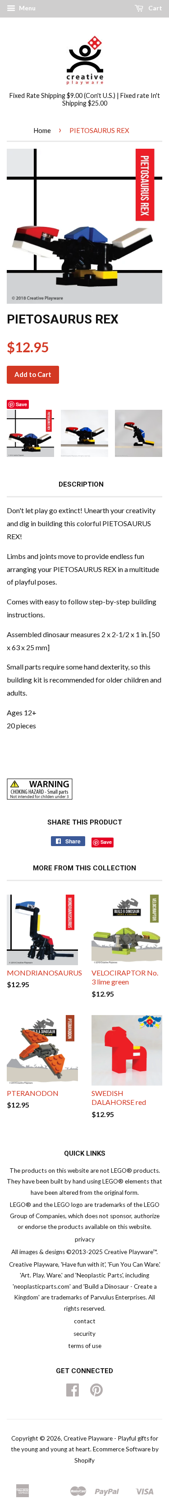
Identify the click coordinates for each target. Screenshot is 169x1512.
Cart (154, 8)
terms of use (84, 1345)
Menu (27, 8)
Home (42, 130)
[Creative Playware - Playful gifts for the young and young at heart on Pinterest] (96, 1393)
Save (21, 404)
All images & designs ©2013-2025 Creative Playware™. (84, 1251)
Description (81, 484)
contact (85, 1321)
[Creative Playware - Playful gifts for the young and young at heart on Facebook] (72, 1393)
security (84, 1333)
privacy (85, 1239)
